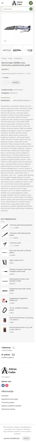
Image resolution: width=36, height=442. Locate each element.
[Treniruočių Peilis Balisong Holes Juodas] (5, 235)
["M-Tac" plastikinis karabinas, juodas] (5, 310)
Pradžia (4, 58)
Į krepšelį (15, 82)
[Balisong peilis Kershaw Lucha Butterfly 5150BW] (5, 281)
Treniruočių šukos (15, 243)
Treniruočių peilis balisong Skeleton (21, 225)
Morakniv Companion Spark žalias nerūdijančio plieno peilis (20, 270)
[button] (4, 29)
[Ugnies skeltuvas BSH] (5, 262)
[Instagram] (6, 385)
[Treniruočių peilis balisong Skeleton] (5, 226)
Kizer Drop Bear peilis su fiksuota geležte (20, 251)
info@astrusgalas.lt (8, 357)
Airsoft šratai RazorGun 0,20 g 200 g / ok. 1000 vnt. (21, 319)
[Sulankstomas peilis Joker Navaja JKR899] (5, 291)
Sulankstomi (18, 58)
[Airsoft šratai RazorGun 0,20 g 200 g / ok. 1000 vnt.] (5, 320)
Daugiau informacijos (12, 438)
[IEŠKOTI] (30, 9)
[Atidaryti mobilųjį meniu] (2, 3)
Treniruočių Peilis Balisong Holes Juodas (20, 234)
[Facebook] (3, 385)
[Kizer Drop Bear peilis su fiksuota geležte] (5, 253)
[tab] (5, 100)
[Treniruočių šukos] (5, 244)
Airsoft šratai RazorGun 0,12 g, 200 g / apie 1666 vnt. (21, 328)
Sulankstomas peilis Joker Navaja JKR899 (20, 290)
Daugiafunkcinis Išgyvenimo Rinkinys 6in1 (19, 299)
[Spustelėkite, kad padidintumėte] (5, 41)
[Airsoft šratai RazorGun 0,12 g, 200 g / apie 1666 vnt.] (5, 329)
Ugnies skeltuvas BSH (17, 260)
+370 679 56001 (7, 350)
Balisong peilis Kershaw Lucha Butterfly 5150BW (19, 280)
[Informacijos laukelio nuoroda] (8, 347)
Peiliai (10, 58)
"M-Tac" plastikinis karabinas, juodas (19, 309)
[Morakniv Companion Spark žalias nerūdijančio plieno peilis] (5, 271)
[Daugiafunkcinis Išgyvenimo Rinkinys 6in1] (5, 300)
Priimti (26, 438)
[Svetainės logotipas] (17, 3)
